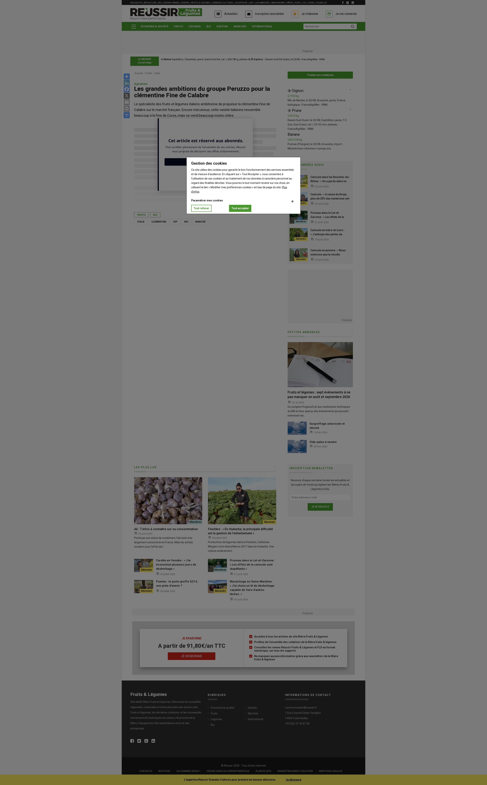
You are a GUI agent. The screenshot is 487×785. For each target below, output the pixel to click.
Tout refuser (201, 208)
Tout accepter (240, 208)
